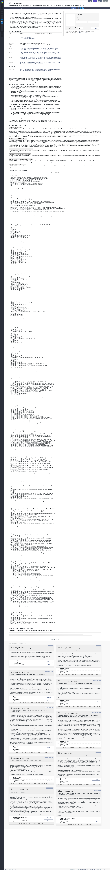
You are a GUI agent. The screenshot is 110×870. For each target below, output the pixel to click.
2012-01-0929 (37, 8)
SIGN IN (100, 1)
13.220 (80, 32)
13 (78, 32)
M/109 (54, 8)
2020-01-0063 (44, 8)
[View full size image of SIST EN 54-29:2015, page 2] (70, 20)
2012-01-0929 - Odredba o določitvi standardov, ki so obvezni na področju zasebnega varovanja (39, 48)
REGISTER (105, 1)
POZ (58, 8)
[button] (73, 8)
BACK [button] (10, 8)
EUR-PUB (76, 676)
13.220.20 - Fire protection (25, 37)
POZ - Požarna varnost (24, 41)
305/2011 (50, 8)
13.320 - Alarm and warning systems (27, 38)
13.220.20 (27, 8)
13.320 (31, 8)
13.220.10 (22, 702)
